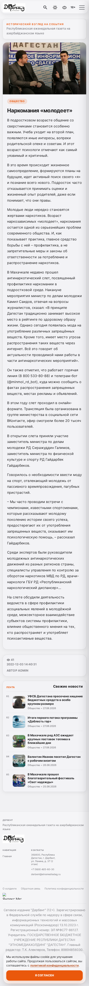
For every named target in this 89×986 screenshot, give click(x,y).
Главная (7, 856)
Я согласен (44, 975)
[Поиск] (45, 7)
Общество (17, 101)
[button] (82, 7)
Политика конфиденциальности (64, 888)
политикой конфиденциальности (54, 965)
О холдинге (10, 888)
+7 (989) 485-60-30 (42, 869)
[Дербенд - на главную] (21, 7)
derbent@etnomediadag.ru (45, 874)
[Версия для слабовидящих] (64, 7)
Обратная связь (30, 888)
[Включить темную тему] (55, 7)
